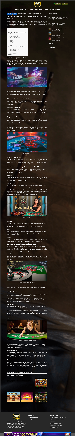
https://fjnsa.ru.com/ (58, 425)
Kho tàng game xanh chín (15, 33)
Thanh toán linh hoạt (14, 36)
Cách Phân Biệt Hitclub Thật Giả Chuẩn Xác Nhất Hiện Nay (58, 24)
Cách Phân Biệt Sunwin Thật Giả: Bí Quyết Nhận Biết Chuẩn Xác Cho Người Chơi (60, 18)
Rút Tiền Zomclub (29, 9)
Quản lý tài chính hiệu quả (15, 49)
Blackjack (12, 42)
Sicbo (11, 44)
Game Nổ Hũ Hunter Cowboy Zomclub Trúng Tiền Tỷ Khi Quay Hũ (60, 33)
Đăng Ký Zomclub (47, 9)
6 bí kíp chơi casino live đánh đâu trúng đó (16, 46)
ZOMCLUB (9, 13)
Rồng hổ (11, 45)
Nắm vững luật (13, 48)
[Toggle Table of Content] (25, 29)
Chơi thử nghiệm (13, 50)
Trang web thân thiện (14, 35)
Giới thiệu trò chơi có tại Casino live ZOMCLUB (17, 38)
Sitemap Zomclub (54, 427)
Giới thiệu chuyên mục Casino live (15, 31)
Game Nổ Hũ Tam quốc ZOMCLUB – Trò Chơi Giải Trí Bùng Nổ (59, 29)
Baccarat (12, 40)
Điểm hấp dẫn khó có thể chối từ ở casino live (17, 32)
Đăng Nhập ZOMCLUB (38, 9)
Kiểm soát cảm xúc (13, 53)
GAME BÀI (22, 9)
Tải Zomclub (31, 419)
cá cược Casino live (12, 109)
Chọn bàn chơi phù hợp (14, 51)
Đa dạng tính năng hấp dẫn (15, 37)
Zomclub (17, 9)
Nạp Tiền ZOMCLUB (56, 9)
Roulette (11, 41)
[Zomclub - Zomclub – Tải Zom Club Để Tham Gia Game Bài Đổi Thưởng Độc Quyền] (37, 3)
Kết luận (10, 54)
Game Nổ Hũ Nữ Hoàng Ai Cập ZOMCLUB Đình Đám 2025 (58, 38)
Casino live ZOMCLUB (11, 21)
